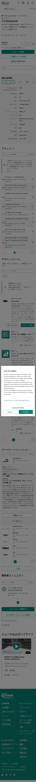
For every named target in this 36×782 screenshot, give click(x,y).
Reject (10, 412)
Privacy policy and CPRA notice (13, 400)
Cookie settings (18, 407)
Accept (26, 412)
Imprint (27, 400)
